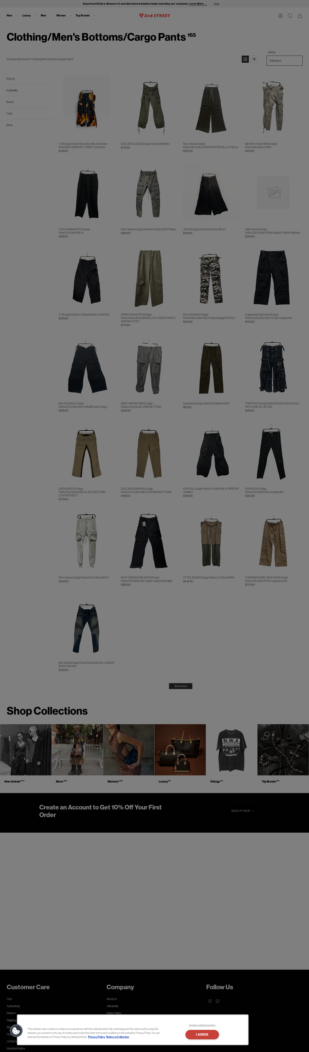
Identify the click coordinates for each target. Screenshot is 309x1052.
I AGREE (202, 1034)
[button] (16, 1030)
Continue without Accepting (202, 1025)
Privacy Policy (96, 1037)
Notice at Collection (117, 1037)
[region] (133, 1029)
